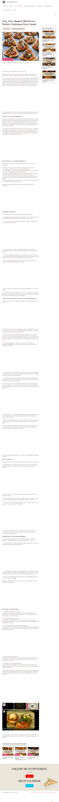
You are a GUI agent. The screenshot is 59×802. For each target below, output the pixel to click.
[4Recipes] (10, 2)
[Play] (32, 706)
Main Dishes (39, 6)
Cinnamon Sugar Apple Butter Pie (7, 757)
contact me (54, 792)
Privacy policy (48, 792)
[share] (37, 711)
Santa (9, 28)
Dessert (11, 6)
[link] (4, 711)
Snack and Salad (18, 6)
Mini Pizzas (8, 711)
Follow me (29, 776)
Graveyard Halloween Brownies (33, 757)
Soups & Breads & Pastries (29, 6)
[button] (55, 14)
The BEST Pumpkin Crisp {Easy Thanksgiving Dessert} (20, 758)
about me (33, 792)
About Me (5, 6)
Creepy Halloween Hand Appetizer (48, 80)
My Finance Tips (6, 10)
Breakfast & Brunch (48, 6)
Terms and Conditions (40, 792)
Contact (14, 10)
